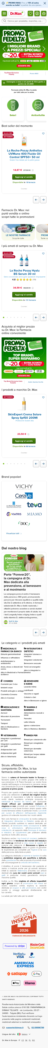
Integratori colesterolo (33, 660)
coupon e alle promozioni (24, 888)
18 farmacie (30, 182)
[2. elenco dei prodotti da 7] (7, 317)
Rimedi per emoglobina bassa (33, 744)
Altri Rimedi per (30, 757)
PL (30, 1040)
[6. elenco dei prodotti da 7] (21, 317)
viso (26, 843)
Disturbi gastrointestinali (11, 654)
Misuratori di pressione (10, 716)
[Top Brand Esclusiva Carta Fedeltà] (24, 358)
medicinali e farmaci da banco (16, 801)
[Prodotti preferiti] (30, 13)
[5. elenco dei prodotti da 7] (17, 317)
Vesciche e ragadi (31, 694)
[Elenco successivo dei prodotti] (43, 199)
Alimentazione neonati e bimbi (34, 714)
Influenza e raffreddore (10, 658)
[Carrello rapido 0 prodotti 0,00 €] (43, 13)
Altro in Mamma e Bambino (35, 729)
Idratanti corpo (7, 687)
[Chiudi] (44, 3)
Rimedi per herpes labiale (34, 754)
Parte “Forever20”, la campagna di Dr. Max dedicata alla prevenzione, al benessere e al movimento (22, 582)
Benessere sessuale (32, 663)
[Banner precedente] (4, 49)
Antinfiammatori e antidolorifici (8, 662)
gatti (3, 875)
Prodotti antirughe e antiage (12, 691)
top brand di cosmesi (27, 838)
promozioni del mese (33, 883)
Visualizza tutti (13, 533)
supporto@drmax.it (14, 1027)
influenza (40, 806)
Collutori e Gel (30, 697)
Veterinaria (22, 870)
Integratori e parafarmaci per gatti (11, 745)
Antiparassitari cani (8, 749)
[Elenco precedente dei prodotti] (36, 199)
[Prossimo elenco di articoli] (43, 632)
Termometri (5, 720)
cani (42, 873)
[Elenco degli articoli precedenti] (36, 632)
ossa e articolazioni (12, 828)
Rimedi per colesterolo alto (35, 739)
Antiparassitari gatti (8, 753)
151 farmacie (30, 300)
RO (33, 1040)
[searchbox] (24, 21)
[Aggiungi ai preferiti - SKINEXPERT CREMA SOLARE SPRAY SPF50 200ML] (43, 397)
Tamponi (4, 723)
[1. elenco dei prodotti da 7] (4, 317)
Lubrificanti (28, 690)
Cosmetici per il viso (9, 684)
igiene (35, 850)
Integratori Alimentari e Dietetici (19, 821)
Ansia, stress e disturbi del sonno (12, 668)
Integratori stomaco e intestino (32, 655)
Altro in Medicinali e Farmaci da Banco (12, 673)
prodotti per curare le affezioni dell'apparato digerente (24, 811)
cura (44, 850)
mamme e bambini (31, 855)
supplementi (21, 832)
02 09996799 (37, 1027)
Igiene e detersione (32, 725)
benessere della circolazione (26, 825)
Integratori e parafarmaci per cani (11, 739)
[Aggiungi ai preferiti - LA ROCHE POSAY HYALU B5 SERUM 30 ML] (43, 253)
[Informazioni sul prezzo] (33, 170)
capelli (40, 843)
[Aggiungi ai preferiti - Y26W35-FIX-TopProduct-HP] (43, 133)
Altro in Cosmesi (7, 698)
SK (26, 1040)
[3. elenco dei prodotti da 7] (11, 317)
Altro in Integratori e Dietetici (32, 671)
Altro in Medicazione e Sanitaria (10, 728)
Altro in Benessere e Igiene (35, 700)
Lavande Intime (30, 687)
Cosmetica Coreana (9, 694)
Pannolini (27, 718)
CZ (22, 1040)
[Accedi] (37, 13)
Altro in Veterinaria (8, 756)
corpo (31, 843)
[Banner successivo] (44, 49)
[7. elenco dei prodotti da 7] (24, 317)
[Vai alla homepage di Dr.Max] (16, 13)
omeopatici (24, 819)
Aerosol (4, 713)
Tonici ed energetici (32, 667)
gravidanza (11, 860)
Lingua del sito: (9, 1034)
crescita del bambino (30, 862)
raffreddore (7, 808)
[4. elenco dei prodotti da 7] (14, 317)
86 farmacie (30, 446)
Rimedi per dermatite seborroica (32, 750)
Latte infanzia (29, 722)
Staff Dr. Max (13, 621)
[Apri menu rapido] (4, 13)
